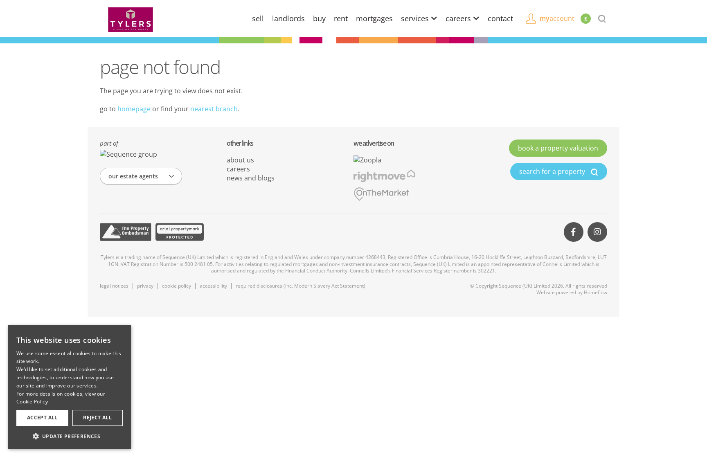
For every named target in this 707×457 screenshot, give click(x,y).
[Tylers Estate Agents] (130, 18)
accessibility (213, 285)
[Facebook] (573, 232)
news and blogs (251, 177)
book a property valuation (558, 148)
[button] (69, 436)
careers (459, 18)
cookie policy (176, 285)
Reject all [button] (97, 417)
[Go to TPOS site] (125, 232)
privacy (145, 285)
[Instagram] (597, 232)
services (416, 18)
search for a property (553, 171)
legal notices (114, 285)
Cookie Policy (32, 401)
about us (240, 159)
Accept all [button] (42, 417)
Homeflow (595, 292)
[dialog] (69, 387)
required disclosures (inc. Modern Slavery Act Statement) (300, 285)
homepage (134, 108)
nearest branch (214, 108)
